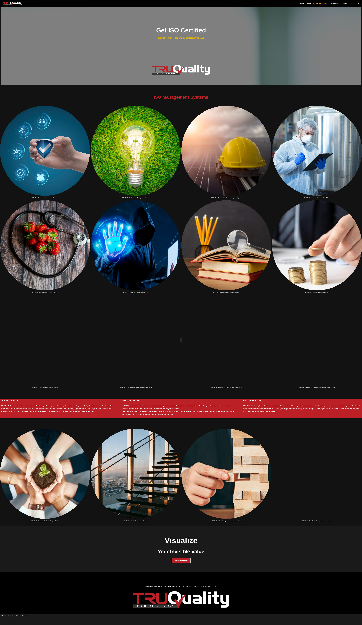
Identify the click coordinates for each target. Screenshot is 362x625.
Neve (3, 622)
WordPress (19, 622)
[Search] (359, 3)
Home (302, 3)
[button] (328, 3)
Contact (344, 3)
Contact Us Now (181, 560)
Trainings (334, 3)
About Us (310, 3)
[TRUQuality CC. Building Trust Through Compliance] (13, 3)
